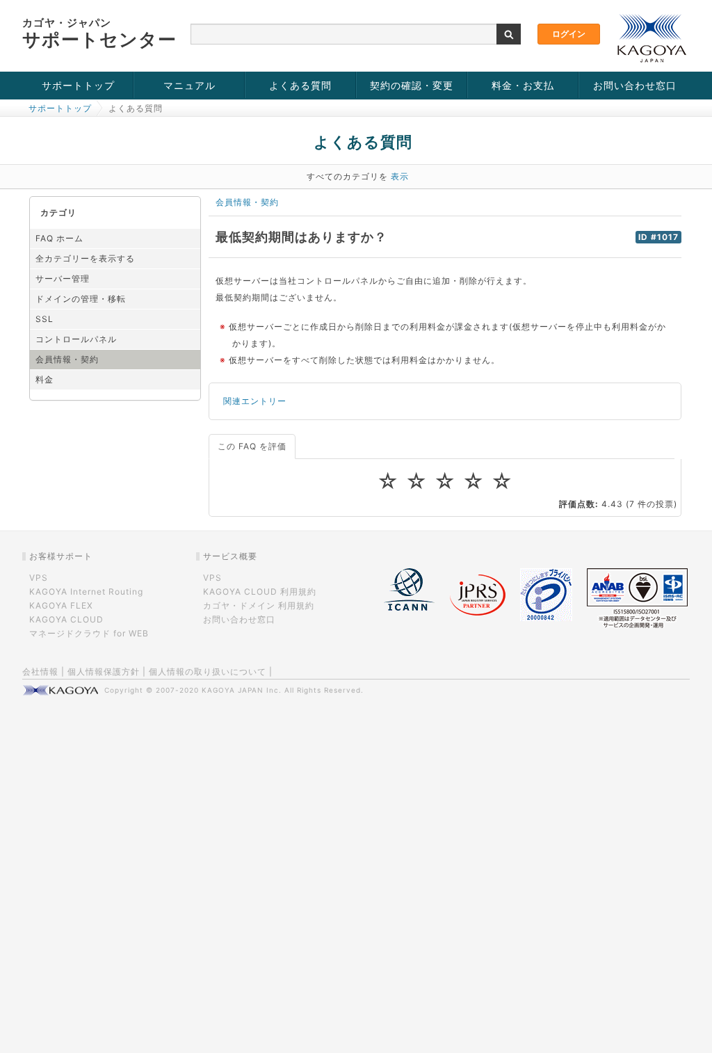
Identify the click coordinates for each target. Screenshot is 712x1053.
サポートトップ (78, 85)
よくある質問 (300, 85)
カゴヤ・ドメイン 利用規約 (258, 605)
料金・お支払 (523, 85)
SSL (44, 319)
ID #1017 (658, 237)
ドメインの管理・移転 (80, 299)
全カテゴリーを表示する (85, 258)
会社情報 (40, 671)
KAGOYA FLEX (61, 605)
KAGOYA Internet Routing (86, 591)
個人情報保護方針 (103, 671)
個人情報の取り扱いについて (207, 671)
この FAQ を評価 (252, 446)
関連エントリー (254, 401)
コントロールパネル (76, 339)
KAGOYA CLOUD (66, 619)
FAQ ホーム (59, 238)
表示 (400, 176)
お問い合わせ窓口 (635, 85)
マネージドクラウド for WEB (89, 633)
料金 (44, 379)
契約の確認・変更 (411, 85)
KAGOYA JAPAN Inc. (242, 690)
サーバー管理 (62, 278)
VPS (38, 577)
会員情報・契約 (67, 359)
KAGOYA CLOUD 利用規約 (259, 591)
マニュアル (189, 85)
